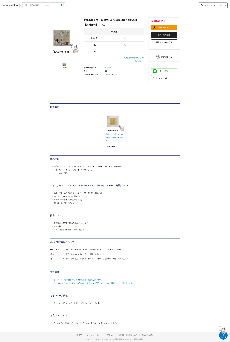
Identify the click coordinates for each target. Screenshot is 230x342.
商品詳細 (138, 61)
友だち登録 (164, 71)
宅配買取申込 (167, 57)
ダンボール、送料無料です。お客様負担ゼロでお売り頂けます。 (78, 280)
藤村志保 (108, 68)
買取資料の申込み (148, 335)
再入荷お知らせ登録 (164, 42)
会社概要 (79, 335)
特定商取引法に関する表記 (127, 335)
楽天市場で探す (164, 35)
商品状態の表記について (132, 58)
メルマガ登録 (164, 78)
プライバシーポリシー (94, 335)
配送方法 (110, 335)
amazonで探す (164, 28)
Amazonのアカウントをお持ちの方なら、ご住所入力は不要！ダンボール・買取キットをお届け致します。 (94, 283)
